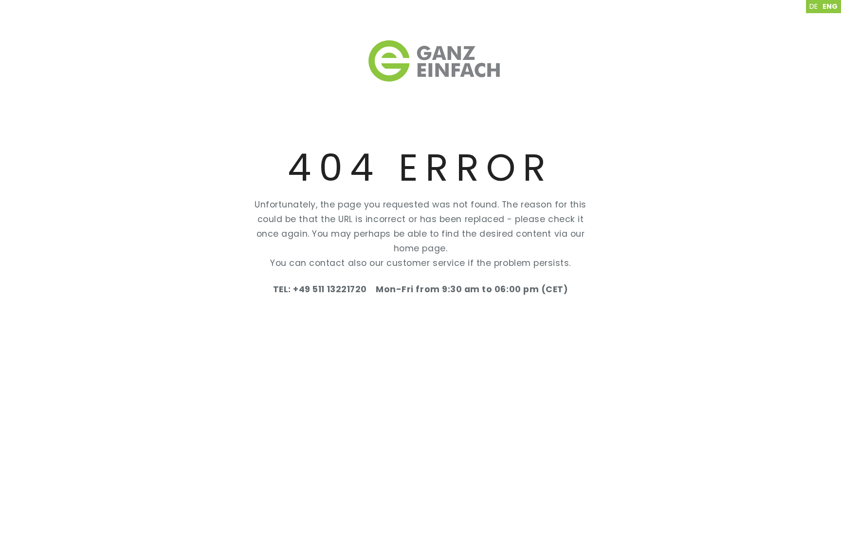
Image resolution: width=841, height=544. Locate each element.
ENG (830, 6)
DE (813, 6)
